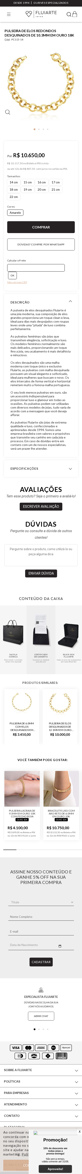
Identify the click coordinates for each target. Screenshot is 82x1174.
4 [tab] (47, 129)
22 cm (14, 197)
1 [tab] (34, 129)
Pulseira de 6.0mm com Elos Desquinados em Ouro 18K (22, 726)
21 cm (56, 189)
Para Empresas (16, 1093)
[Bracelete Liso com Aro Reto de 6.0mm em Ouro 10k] (61, 789)
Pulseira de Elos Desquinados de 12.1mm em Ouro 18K (60, 726)
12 (17, 169)
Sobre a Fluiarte (18, 1070)
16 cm (42, 182)
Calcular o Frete (16, 260)
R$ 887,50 (29, 169)
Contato (12, 1115)
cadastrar (41, 962)
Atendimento (15, 1104)
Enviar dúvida (41, 573)
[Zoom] (41, 84)
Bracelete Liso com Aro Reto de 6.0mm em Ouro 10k (61, 813)
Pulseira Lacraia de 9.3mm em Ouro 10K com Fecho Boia (22, 813)
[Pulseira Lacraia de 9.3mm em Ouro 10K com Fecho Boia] (22, 789)
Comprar (41, 227)
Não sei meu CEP (17, 282)
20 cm (42, 189)
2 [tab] (39, 129)
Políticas (12, 1081)
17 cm (56, 182)
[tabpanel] (41, 86)
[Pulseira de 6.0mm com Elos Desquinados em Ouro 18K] (22, 703)
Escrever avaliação (41, 506)
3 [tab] (43, 129)
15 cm (28, 182)
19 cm (28, 189)
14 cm (14, 182)
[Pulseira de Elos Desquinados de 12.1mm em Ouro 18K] (60, 703)
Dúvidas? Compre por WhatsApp (41, 244)
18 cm (14, 189)
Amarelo (15, 212)
